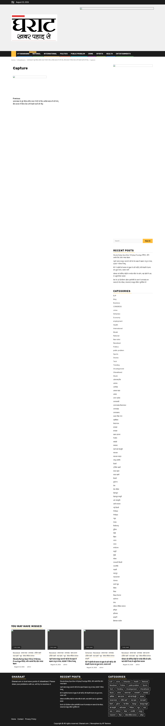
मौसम (115, 559)
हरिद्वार (115, 610)
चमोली (115, 442)
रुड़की (115, 570)
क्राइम (115, 427)
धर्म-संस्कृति (116, 500)
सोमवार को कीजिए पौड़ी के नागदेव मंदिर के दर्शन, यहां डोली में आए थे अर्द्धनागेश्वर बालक (136, 660)
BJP (114, 296)
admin (29, 667)
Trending (116, 365)
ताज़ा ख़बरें (116, 475)
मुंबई (114, 555)
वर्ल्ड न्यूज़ (116, 584)
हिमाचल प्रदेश (117, 621)
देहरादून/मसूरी (117, 497)
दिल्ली (115, 478)
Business (116, 303)
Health (109, 54)
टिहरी (115, 464)
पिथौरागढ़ (116, 526)
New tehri (116, 339)
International (50, 54)
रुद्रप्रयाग (116, 577)
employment (117, 321)
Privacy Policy (30, 719)
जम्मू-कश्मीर (116, 460)
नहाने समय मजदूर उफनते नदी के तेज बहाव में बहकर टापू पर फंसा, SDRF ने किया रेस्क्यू (63, 660)
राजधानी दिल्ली (117, 562)
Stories (116, 358)
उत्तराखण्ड (116, 413)
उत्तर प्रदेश (116, 398)
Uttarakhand (23, 54)
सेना (114, 603)
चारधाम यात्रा (117, 456)
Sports (99, 54)
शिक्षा (114, 592)
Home (13, 719)
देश (114, 486)
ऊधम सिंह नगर (117, 416)
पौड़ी (114, 533)
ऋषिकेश (115, 420)
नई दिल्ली (116, 508)
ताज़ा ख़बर (116, 471)
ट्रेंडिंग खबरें (117, 467)
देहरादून (115, 493)
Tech (115, 361)
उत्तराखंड (116, 409)
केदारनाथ (116, 423)
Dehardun (116, 314)
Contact (20, 719)
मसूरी (114, 551)
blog (114, 299)
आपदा (115, 394)
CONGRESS (117, 307)
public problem (78, 54)
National (37, 54)
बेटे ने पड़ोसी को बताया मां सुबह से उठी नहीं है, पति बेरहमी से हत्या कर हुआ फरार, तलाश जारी (100, 663)
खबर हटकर (116, 434)
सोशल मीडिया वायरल (119, 606)
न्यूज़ (114, 518)
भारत (114, 540)
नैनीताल (115, 511)
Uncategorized (118, 369)
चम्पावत (115, 445)
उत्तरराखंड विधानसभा (119, 405)
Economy (116, 318)
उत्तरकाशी (116, 402)
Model (115, 332)
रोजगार (115, 581)
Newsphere (94, 723)
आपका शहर (116, 391)
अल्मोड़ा (115, 387)
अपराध (115, 383)
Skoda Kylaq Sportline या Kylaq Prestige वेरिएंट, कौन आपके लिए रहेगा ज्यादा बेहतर (28, 661)
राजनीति (115, 566)
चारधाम (115, 453)
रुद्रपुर (115, 573)
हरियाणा (115, 613)
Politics (64, 54)
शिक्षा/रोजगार (117, 595)
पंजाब (114, 522)
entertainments (123, 54)
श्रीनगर (115, 599)
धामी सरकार (117, 504)
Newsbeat (117, 343)
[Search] (152, 54)
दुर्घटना (115, 482)
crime (90, 54)
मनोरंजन (116, 548)
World (115, 376)
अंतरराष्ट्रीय (117, 380)
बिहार (114, 537)
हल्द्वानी (115, 617)
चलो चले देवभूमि (118, 449)
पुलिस (115, 529)
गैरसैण (115, 438)
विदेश (114, 588)
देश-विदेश (116, 489)
